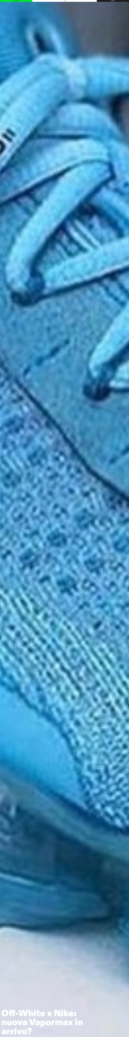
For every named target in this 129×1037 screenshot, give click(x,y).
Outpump (16, 0)
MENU (113, 0)
